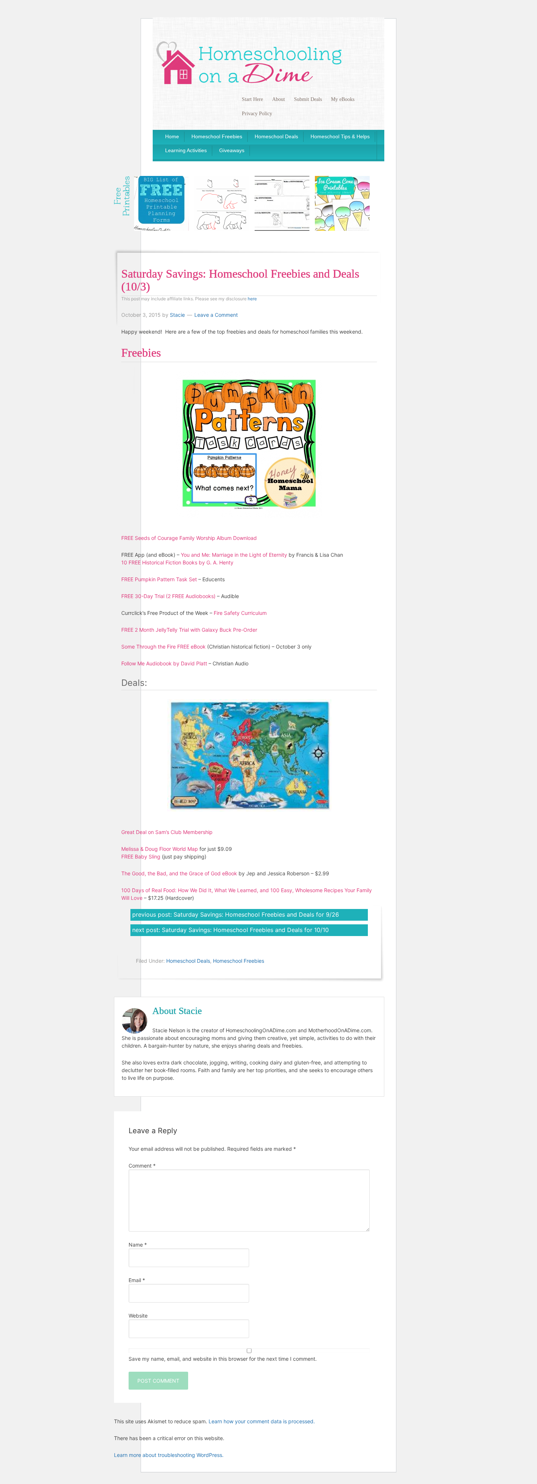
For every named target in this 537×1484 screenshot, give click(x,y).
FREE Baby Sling (140, 856)
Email (137, 1280)
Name (138, 1244)
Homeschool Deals (188, 961)
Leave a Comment (216, 315)
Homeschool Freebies (238, 961)
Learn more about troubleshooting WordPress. (169, 1455)
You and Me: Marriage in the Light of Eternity (234, 555)
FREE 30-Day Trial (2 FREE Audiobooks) (168, 596)
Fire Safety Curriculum (240, 613)
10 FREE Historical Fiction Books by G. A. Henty (177, 562)
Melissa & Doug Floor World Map (159, 849)
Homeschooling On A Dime (249, 62)
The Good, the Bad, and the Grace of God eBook (179, 873)
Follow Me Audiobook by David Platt (164, 663)
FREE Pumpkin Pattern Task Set (159, 579)
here (252, 298)
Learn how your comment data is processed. (262, 1421)
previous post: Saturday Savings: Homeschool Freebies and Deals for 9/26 (235, 914)
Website (138, 1315)
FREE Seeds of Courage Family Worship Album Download (189, 538)
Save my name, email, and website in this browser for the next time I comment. (223, 1359)
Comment (142, 1165)
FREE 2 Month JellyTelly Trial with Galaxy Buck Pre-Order (189, 630)
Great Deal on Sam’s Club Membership (167, 832)
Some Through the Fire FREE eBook (163, 646)
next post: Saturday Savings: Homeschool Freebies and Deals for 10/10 (230, 929)
